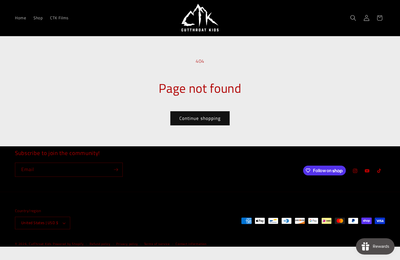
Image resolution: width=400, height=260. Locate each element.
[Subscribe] (115, 170)
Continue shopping (200, 118)
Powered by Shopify (68, 243)
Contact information (191, 243)
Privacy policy (127, 243)
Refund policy (100, 243)
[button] (353, 17)
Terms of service (157, 243)
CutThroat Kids (40, 243)
